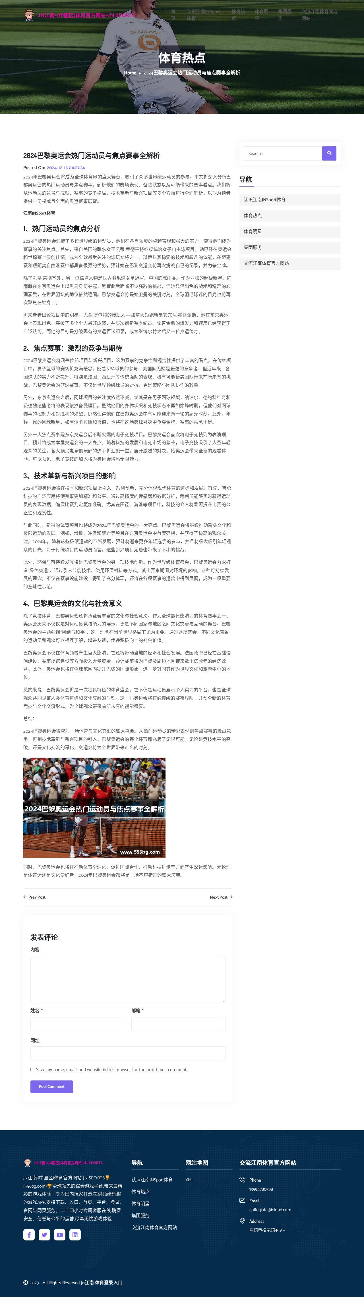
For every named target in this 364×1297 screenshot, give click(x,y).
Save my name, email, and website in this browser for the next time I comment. (111, 1070)
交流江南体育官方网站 (319, 15)
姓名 (36, 1011)
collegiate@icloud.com (270, 1210)
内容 (35, 950)
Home (130, 73)
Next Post (219, 897)
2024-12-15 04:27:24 (66, 168)
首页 (173, 15)
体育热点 (238, 15)
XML (189, 1180)
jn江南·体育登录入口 (102, 1283)
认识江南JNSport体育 (203, 15)
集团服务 (285, 15)
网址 (35, 1041)
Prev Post (37, 897)
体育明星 (261, 15)
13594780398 (261, 1189)
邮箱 (137, 1011)
